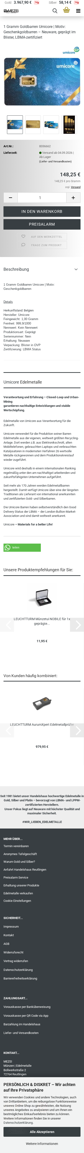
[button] (11, 197)
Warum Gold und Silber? (19, 861)
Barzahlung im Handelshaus (22, 1024)
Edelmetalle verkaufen (18, 893)
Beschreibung (16, 269)
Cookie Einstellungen (17, 900)
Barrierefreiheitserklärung (20, 978)
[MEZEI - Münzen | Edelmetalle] (9, 11)
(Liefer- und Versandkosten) (55, 161)
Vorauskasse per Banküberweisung (27, 1007)
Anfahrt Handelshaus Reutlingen (25, 869)
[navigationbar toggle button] (78, 11)
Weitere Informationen (42, 1144)
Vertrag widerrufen (16, 961)
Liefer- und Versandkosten (21, 1033)
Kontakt (9, 935)
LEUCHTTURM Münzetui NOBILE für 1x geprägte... (42, 621)
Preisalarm (42, 224)
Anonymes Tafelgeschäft (20, 854)
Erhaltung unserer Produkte (21, 885)
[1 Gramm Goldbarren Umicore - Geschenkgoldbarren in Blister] (42, 79)
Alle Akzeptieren (42, 1132)
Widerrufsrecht (13, 952)
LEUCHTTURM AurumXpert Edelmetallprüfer (42, 724)
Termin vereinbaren (16, 846)
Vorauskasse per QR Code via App (26, 1015)
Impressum (11, 926)
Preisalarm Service (16, 877)
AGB (6, 944)
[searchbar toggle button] (55, 11)
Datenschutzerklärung (18, 1122)
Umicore (23, 315)
